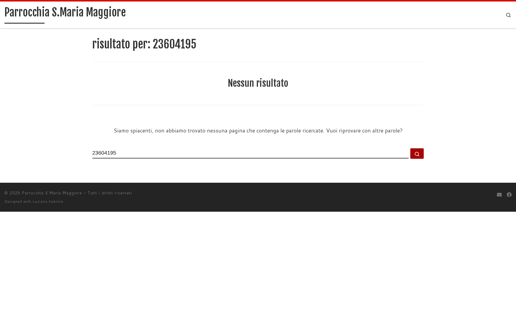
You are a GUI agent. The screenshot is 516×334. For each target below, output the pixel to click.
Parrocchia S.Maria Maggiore (52, 193)
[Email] (499, 194)
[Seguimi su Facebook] (509, 194)
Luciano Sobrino (48, 201)
